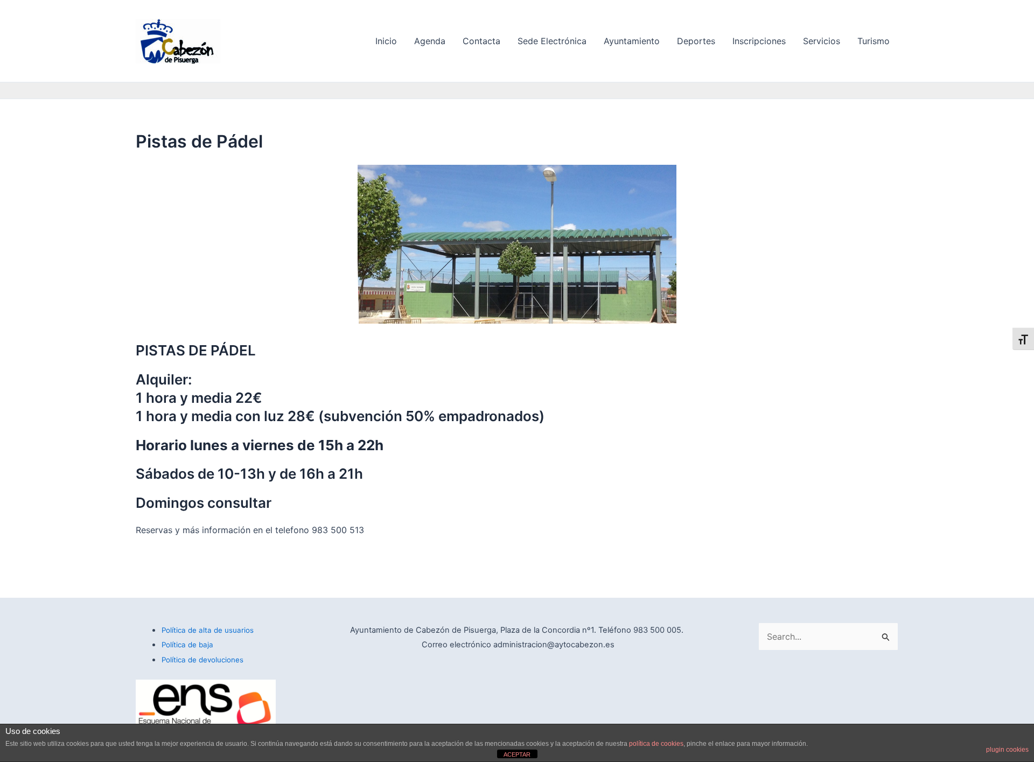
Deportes (696, 41)
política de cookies (656, 743)
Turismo (873, 41)
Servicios (821, 41)
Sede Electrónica (552, 41)
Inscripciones (759, 41)
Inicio (386, 41)
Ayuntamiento (632, 41)
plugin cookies (1007, 749)
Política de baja (187, 644)
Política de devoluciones (202, 659)
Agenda (429, 41)
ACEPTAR (517, 754)
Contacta (481, 41)
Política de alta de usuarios (208, 630)
